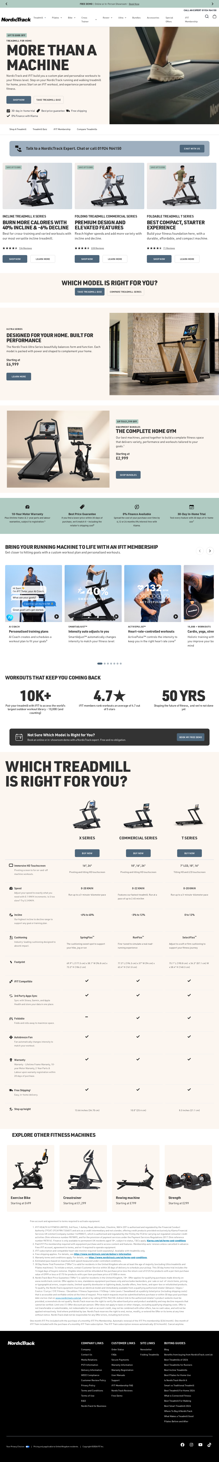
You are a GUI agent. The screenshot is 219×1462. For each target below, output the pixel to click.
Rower (106, 17)
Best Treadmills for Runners (178, 1364)
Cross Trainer (84, 19)
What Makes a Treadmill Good (179, 1416)
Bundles (136, 17)
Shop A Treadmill (17, 129)
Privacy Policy (88, 1385)
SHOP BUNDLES (128, 475)
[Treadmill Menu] (45, 17)
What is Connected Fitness (177, 1395)
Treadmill (38, 17)
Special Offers (169, 19)
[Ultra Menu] (125, 17)
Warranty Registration (122, 1370)
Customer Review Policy (93, 1380)
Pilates (55, 17)
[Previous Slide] (6, 4)
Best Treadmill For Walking (177, 1400)
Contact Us (86, 1354)
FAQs (114, 1354)
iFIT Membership (191, 19)
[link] (16, 19)
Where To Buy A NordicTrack (178, 1411)
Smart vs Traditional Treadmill (179, 1385)
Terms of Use (87, 1395)
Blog (166, 1349)
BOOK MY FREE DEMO (190, 737)
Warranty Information (122, 1364)
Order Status (117, 1349)
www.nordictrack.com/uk (68, 1298)
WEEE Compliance (90, 1375)
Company (86, 1349)
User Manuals (118, 1375)
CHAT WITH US (192, 148)
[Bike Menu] (74, 17)
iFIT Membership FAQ (122, 1385)
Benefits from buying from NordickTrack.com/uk (188, 1354)
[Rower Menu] (111, 17)
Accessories (153, 17)
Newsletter (146, 1349)
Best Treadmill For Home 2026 (179, 1390)
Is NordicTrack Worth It (175, 1380)
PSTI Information (89, 1364)
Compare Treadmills (87, 129)
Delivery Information (91, 1370)
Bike (70, 17)
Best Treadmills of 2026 (176, 1359)
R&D (83, 1400)
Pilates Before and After (176, 1421)
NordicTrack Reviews (122, 1390)
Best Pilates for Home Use (177, 1375)
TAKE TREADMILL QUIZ (48, 99)
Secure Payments (120, 1359)
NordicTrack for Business (93, 1406)
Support (115, 1380)
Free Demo (116, 1395)
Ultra (120, 17)
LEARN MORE (43, 259)
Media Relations (89, 1359)
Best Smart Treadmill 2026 (177, 1406)
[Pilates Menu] (61, 17)
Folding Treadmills (149, 1354)
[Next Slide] (212, 4)
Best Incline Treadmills (175, 1370)
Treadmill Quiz (40, 129)
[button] (207, 16)
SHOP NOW (19, 99)
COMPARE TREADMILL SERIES (125, 291)
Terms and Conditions (92, 1390)
